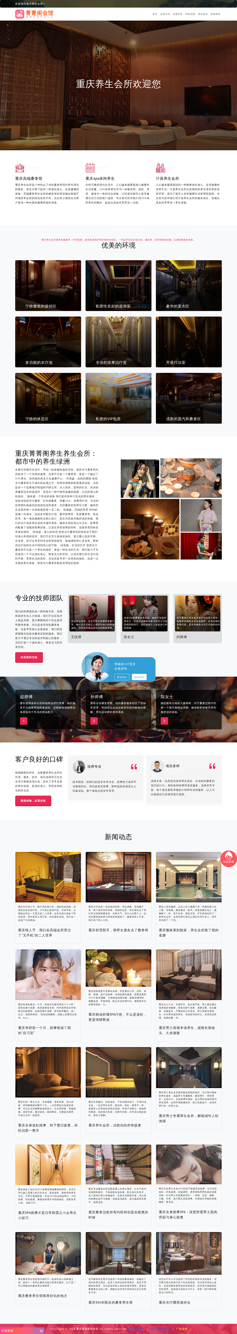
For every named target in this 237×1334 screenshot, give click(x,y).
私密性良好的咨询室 (113, 306)
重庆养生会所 (135, 1328)
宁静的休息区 (37, 419)
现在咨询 (139, 677)
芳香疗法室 (176, 362)
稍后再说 (122, 677)
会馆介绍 (165, 14)
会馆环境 (178, 14)
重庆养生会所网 (160, 1328)
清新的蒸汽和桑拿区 (183, 419)
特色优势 (190, 14)
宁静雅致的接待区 (40, 306)
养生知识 (203, 14)
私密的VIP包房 (108, 419)
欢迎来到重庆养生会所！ (30, 3)
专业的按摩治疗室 (111, 362)
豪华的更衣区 (177, 306)
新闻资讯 (215, 14)
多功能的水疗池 (39, 362)
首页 (155, 14)
